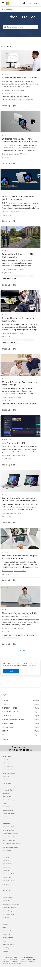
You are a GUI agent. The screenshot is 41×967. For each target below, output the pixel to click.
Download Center (7, 796)
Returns (5, 803)
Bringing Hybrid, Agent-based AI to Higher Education (18, 255)
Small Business (6, 884)
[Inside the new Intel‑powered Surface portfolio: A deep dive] (20, 179)
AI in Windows (6, 776)
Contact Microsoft (13, 959)
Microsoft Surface (9, 708)
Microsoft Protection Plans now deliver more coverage (19, 383)
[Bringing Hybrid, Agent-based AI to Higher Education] (20, 237)
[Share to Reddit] (20, 749)
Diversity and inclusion (8, 944)
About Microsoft (7, 931)
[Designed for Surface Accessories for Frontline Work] (20, 301)
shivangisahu (6, 90)
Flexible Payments (7, 817)
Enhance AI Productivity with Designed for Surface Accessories (19, 557)
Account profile (6, 793)
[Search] (24, 3)
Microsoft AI (6, 860)
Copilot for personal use (9, 773)
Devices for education (8, 830)
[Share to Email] (31, 749)
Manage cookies (31, 959)
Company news (6, 934)
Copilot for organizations (9, 769)
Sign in (11, 671)
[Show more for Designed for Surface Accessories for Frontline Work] (17, 343)
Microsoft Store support (9, 800)
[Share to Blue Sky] (24, 749)
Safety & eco (23, 961)
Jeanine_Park (6, 628)
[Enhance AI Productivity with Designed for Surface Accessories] (20, 538)
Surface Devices (8, 9)
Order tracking (6, 806)
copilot (5, 731)
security (5, 704)
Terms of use (6, 961)
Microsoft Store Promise (9, 813)
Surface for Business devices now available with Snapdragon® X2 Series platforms (19, 140)
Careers (5, 927)
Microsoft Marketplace (8, 911)
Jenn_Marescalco (7, 571)
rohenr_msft (6, 269)
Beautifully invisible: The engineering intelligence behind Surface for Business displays (20, 499)
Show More (21, 651)
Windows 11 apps (7, 783)
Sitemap (5, 959)
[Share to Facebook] (14, 749)
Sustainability (6, 951)
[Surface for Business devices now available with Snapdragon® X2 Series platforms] (20, 121)
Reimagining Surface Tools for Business (19, 77)
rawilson (4, 397)
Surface (5, 700)
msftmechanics (8, 723)
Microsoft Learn (7, 900)
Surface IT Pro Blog (18, 90)
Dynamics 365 (6, 867)
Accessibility (6, 948)
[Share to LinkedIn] (10, 749)
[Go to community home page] (7, 3)
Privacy (22, 959)
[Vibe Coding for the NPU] (20, 426)
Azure (4, 894)
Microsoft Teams (7, 877)
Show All (5, 739)
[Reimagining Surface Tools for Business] (20, 60)
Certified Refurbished (8, 810)
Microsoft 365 (6, 870)
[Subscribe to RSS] (27, 749)
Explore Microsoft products (9, 780)
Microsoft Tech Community (9, 907)
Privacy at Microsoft (8, 937)
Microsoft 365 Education (9, 837)
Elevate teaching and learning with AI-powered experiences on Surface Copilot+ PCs (19, 614)
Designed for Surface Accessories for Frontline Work (18, 319)
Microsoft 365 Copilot (8, 880)
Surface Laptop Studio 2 (9, 766)
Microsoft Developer (8, 897)
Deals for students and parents (10, 847)
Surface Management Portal (13, 719)
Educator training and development (11, 843)
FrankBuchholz (6, 455)
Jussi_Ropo (5, 513)
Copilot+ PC (6, 716)
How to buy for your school (9, 840)
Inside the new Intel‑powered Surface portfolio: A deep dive (19, 198)
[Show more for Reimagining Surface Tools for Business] (32, 100)
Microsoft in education (8, 826)
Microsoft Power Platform (9, 874)
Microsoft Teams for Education (10, 833)
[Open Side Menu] (3, 3)
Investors (5, 941)
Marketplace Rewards (8, 914)
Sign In (36, 3)
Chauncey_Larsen (7, 154)
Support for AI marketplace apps (11, 904)
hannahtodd (6, 333)
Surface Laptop (8, 727)
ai (3, 735)
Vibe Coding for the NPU (13, 443)
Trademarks (14, 961)
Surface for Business (10, 712)
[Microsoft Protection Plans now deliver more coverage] (20, 365)
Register (29, 3)
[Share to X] (17, 749)
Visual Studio (6, 917)
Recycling (31, 961)
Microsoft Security (7, 863)
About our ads (6, 963)
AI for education (7, 850)
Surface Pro (5, 759)
